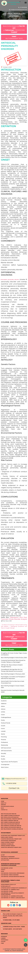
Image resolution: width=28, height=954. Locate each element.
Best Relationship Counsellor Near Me (12, 829)
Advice (3, 706)
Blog (2, 808)
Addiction (3, 703)
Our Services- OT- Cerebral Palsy (10, 889)
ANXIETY (3, 869)
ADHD (2, 871)
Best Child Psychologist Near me (10, 824)
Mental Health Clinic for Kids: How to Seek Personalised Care (12, 682)
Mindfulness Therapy (7, 837)
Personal (3, 739)
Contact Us (14, 788)
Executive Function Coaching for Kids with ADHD (12, 691)
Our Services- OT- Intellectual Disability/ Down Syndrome (12, 893)
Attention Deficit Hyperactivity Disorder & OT (14, 888)
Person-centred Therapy (8, 845)
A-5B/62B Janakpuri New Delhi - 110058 (14, 926)
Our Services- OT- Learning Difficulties (12, 896)
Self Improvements (6, 750)
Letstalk (3, 731)
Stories (3, 756)
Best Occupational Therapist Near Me (11, 818)
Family (3, 720)
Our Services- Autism (7, 868)
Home (2, 801)
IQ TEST (3, 855)
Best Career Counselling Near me (10, 822)
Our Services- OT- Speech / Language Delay (13, 897)
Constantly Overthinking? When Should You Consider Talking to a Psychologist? (13, 661)
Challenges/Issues (6, 717)
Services (3, 804)
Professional (4, 742)
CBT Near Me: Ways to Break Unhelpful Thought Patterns (12, 665)
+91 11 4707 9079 (17, 929)
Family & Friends (5, 723)
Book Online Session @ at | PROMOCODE (14, 29)
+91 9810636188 (23, 7)
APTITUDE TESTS (5, 860)
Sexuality (3, 753)
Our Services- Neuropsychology (10, 858)
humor (3, 728)
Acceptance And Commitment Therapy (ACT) (13, 835)
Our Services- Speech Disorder (9, 874)
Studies (3, 759)
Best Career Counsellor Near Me (10, 815)
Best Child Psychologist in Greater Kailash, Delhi (12, 686)
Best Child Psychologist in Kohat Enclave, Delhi (14, 657)
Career (3, 714)
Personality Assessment (8, 856)
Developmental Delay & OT (8, 884)
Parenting (4, 736)
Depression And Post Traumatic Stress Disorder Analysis (14, 618)
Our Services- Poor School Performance (12, 873)
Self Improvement (6, 748)
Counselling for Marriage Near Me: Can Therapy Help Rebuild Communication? (12, 670)
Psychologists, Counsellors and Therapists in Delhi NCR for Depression (13, 677)
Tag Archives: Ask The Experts (9, 761)
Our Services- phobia (7, 891)
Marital (3, 734)
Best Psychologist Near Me (8, 813)
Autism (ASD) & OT (5, 886)
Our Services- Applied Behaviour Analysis (12, 876)
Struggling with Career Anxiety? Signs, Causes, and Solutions (14, 653)
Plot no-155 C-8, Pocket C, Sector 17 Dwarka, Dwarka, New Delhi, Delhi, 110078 (12, 915)
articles (3, 712)
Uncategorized (5, 764)
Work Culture (4, 767)
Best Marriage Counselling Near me (11, 825)
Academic (4, 700)
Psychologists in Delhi (7, 806)
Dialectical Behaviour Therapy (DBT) (11, 847)
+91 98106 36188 (11, 783)
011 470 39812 (16, 920)
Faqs (2, 943)
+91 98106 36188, (7, 920)
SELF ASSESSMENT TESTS (14, 37)
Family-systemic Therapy (8, 842)
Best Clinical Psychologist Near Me (11, 827)
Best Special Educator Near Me (9, 817)
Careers (3, 938)
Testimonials (4, 939)
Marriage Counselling (7, 844)
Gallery (3, 941)
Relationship (4, 745)
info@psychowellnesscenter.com (19, 9)
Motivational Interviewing (8, 840)
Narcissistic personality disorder (10, 279)
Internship (4, 936)
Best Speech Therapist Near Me (9, 820)
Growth (3, 725)
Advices (3, 709)
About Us (3, 803)
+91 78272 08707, (7, 929)
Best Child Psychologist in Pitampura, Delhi (13, 674)
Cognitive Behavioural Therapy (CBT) (11, 839)
